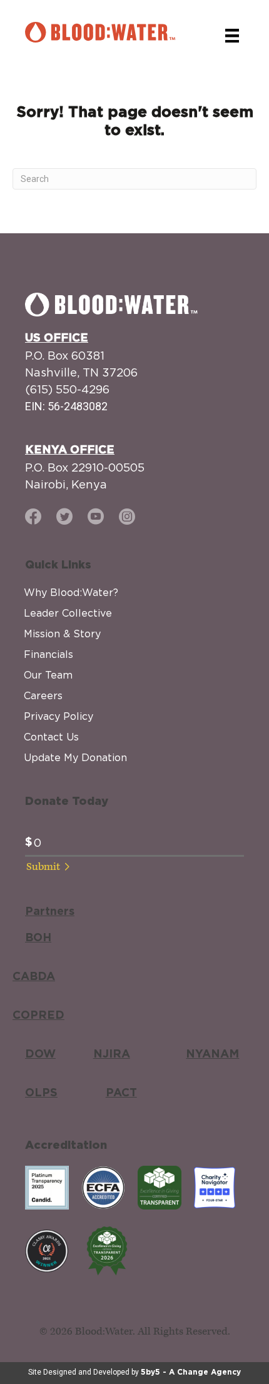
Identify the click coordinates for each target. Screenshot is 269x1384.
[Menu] (232, 36)
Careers (43, 695)
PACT (121, 1093)
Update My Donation (75, 757)
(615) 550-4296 (67, 389)
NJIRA (111, 1054)
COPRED (38, 1015)
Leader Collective (68, 613)
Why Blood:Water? (71, 592)
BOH (38, 938)
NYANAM (212, 1054)
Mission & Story (62, 633)
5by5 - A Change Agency (191, 1372)
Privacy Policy (58, 716)
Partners (49, 911)
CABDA (34, 976)
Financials (48, 654)
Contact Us (51, 736)
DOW (40, 1054)
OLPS (41, 1093)
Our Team (48, 674)
